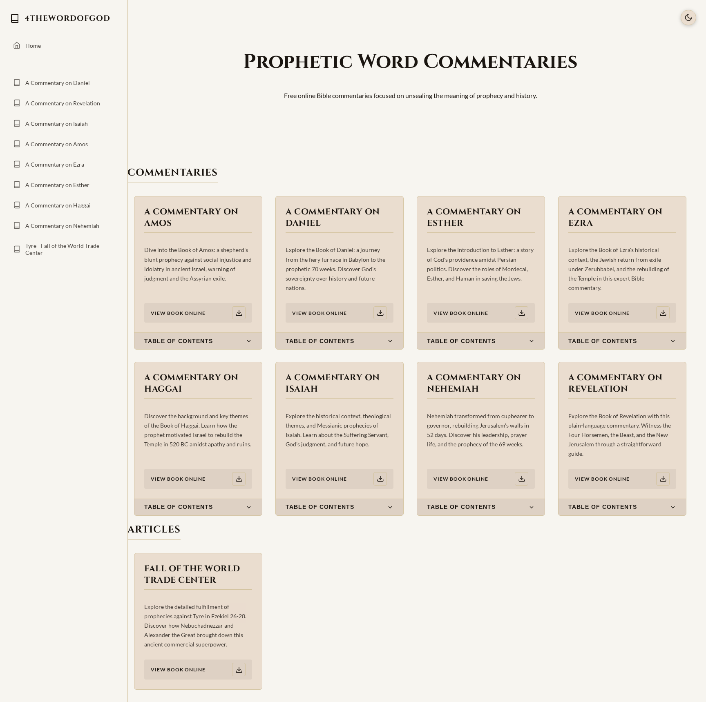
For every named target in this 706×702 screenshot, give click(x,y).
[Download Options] (239, 313)
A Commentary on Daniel (57, 82)
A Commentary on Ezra (54, 164)
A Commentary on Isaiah (56, 123)
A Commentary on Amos (56, 143)
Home (33, 45)
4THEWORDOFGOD (67, 18)
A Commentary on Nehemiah (62, 225)
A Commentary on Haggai (58, 205)
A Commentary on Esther (57, 184)
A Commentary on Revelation (62, 103)
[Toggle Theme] (688, 17)
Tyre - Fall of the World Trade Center (62, 249)
